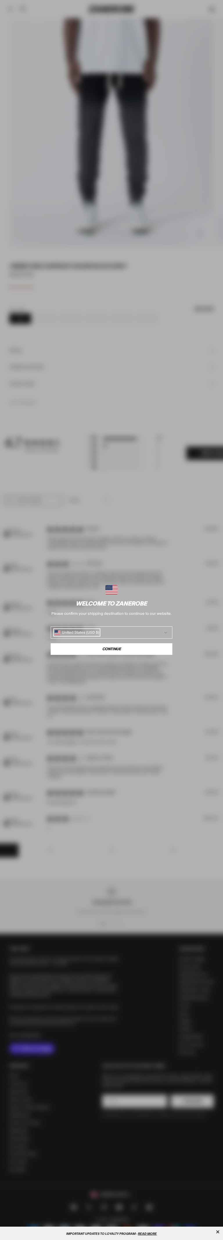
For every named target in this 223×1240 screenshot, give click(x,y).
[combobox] (77, 632)
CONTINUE (111, 649)
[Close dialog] (218, 1232)
